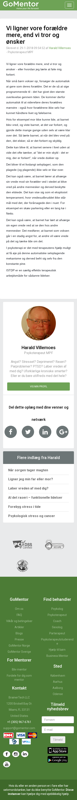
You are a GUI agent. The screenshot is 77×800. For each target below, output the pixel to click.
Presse (19, 639)
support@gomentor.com (19, 728)
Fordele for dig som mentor (19, 677)
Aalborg (58, 687)
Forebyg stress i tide (24, 507)
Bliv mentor (19, 669)
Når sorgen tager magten (28, 470)
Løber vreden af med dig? (28, 488)
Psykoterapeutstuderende (57, 641)
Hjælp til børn (57, 649)
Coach (57, 621)
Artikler (19, 627)
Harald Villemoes (60, 48)
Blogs (19, 633)
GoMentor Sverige (19, 651)
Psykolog (57, 608)
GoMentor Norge (19, 645)
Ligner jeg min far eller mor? (30, 479)
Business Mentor (57, 655)
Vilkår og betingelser (19, 621)
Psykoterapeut (57, 615)
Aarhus (57, 681)
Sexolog (57, 627)
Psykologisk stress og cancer (31, 516)
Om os (19, 608)
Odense (58, 694)
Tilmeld (58, 739)
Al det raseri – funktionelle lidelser (35, 497)
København (58, 675)
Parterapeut (57, 633)
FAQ (19, 615)
